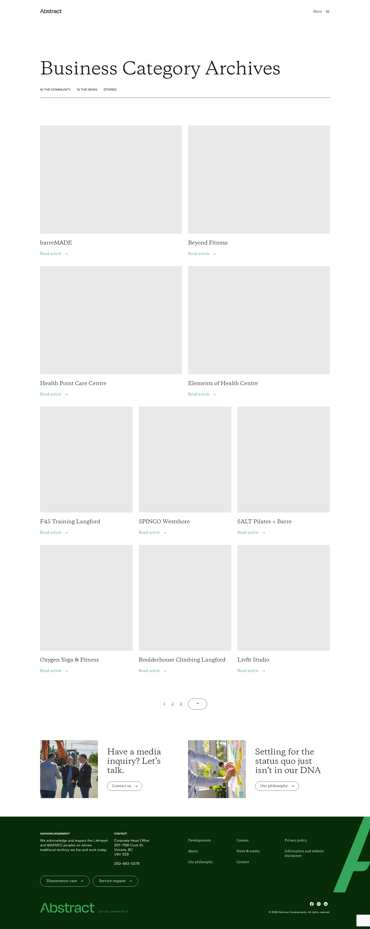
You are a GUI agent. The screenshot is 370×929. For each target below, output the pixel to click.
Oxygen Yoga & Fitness (69, 660)
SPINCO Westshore (164, 522)
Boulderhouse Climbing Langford (182, 660)
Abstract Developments (293, 912)
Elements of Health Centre (223, 383)
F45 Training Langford (70, 522)
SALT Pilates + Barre (264, 522)
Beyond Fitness (208, 243)
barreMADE (56, 243)
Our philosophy (200, 862)
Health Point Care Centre (73, 383)
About (193, 851)
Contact (242, 862)
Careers (242, 840)
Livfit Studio (253, 660)
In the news (87, 89)
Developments (199, 840)
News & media (248, 851)
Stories (110, 89)
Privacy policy (296, 840)
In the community (55, 89)
